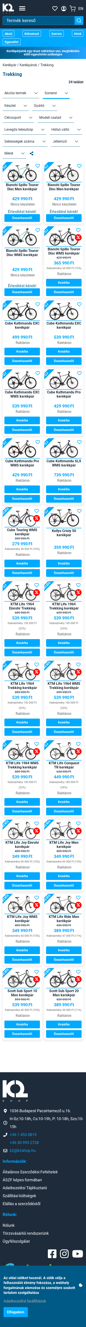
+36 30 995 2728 (24, 1142)
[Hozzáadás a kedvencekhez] (38, 166)
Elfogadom (15, 1312)
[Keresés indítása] (79, 20)
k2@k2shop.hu (23, 1150)
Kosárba (64, 282)
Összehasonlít (22, 218)
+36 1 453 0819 (23, 1134)
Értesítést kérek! (22, 211)
